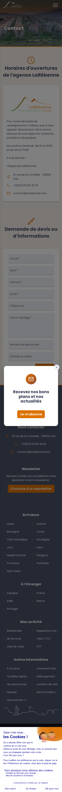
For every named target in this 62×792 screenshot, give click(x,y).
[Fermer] (56, 367)
